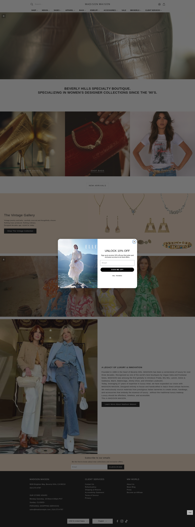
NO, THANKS (117, 275)
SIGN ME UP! (117, 269)
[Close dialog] (134, 242)
